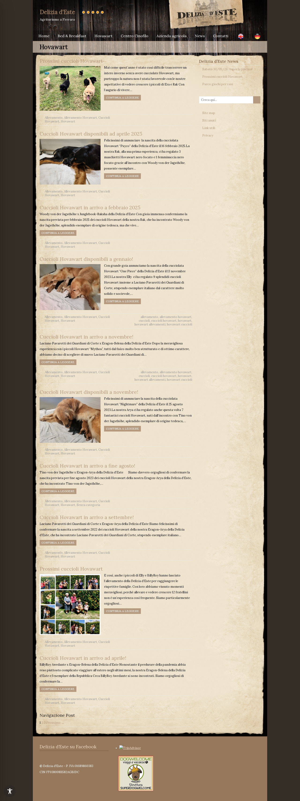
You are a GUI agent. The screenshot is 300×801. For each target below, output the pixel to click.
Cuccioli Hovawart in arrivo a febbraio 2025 (90, 207)
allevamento (149, 317)
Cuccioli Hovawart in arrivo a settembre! (87, 517)
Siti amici (209, 120)
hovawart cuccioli (179, 324)
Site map (208, 113)
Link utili (208, 128)
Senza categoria (88, 505)
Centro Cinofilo (134, 35)
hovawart (184, 321)
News (200, 35)
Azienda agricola (172, 35)
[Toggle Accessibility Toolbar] (10, 791)
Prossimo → (55, 723)
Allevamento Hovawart (80, 118)
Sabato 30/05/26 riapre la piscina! (227, 69)
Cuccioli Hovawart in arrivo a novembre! (86, 337)
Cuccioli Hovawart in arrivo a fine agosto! (87, 466)
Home (43, 35)
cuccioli (144, 321)
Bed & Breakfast (72, 35)
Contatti (220, 35)
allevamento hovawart (175, 317)
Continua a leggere (122, 97)
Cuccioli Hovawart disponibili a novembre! (89, 392)
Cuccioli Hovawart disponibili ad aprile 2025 (91, 134)
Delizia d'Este (57, 12)
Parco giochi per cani (217, 84)
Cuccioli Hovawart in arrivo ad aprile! (83, 658)
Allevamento (54, 118)
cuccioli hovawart (163, 321)
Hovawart (103, 35)
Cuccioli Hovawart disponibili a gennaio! (86, 259)
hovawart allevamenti (150, 324)
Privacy (207, 135)
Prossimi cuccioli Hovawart (71, 61)
